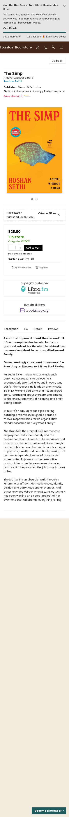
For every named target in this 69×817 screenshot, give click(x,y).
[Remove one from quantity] (10, 248)
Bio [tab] (26, 329)
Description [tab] (11, 329)
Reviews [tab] (53, 329)
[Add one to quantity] (20, 248)
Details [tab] (38, 329)
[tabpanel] (34, 423)
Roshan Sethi (13, 81)
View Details (10, 28)
